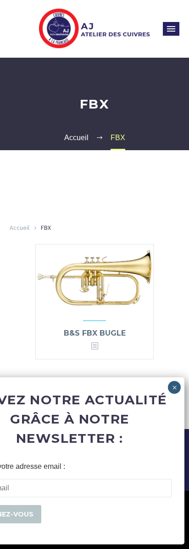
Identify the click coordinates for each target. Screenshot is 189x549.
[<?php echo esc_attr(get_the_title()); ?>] (94, 346)
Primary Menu (171, 29)
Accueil (19, 227)
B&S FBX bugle (95, 333)
